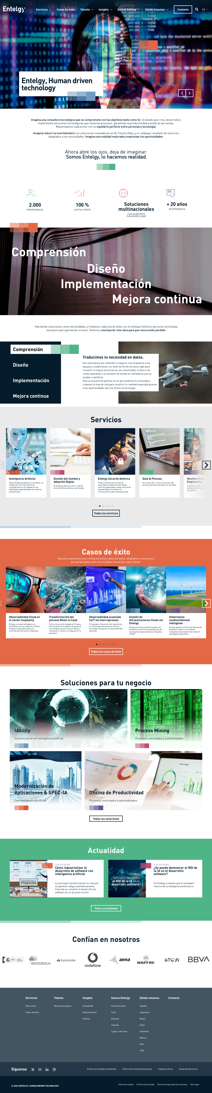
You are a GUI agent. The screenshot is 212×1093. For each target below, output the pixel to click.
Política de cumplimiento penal (137, 1069)
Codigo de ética (165, 1069)
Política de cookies (125, 1084)
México (143, 1037)
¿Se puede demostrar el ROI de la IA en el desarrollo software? (175, 871)
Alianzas (115, 1018)
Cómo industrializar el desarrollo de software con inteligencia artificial (74, 871)
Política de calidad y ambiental (101, 1069)
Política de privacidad (145, 1084)
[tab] (36, 349)
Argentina (144, 1012)
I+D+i (113, 1012)
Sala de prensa (90, 1012)
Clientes (115, 1025)
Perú (142, 1044)
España (143, 1006)
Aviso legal (194, 1084)
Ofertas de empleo (62, 1006)
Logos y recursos (119, 1031)
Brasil (142, 1018)
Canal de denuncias (188, 1069)
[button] (49, 9)
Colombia (144, 1031)
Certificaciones (118, 1006)
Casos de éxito (32, 1012)
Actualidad (88, 1006)
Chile (142, 1025)
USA (142, 1050)
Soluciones (30, 1006)
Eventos (86, 1018)
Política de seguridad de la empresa (172, 1084)
